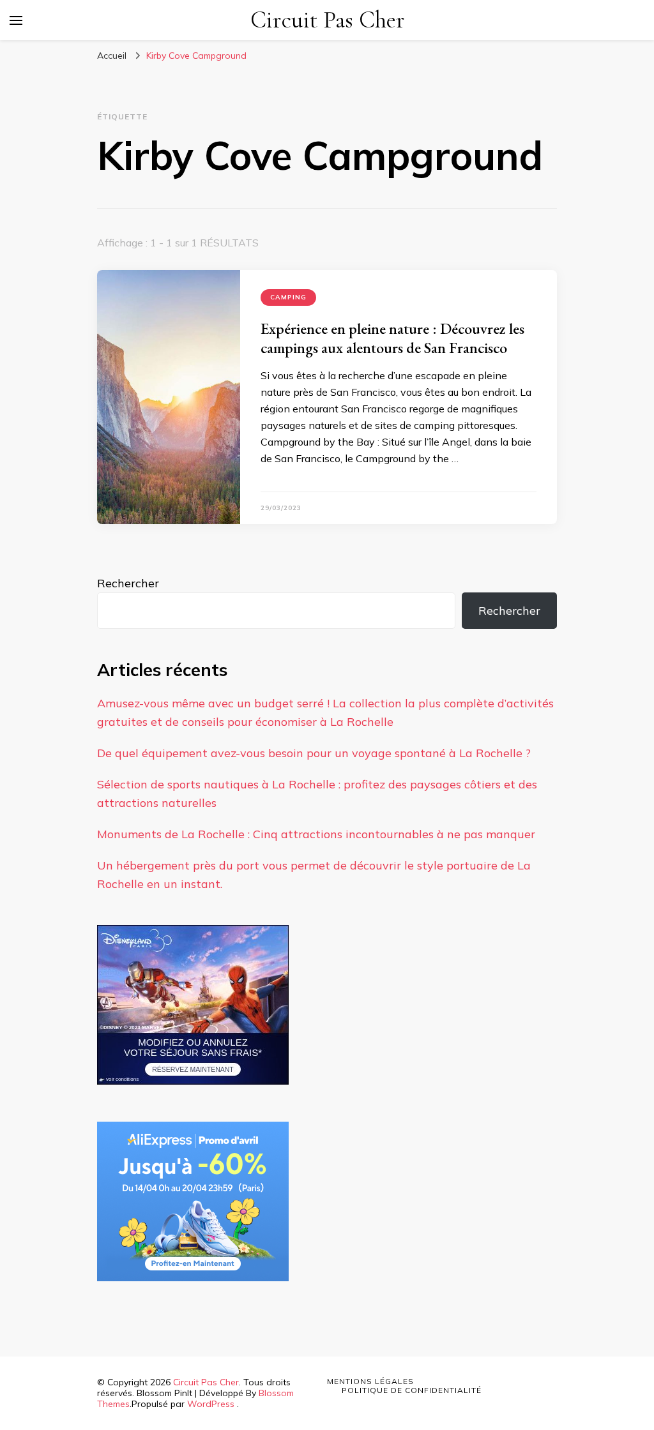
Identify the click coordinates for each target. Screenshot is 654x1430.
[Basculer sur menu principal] (16, 20)
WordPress (210, 1404)
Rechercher (128, 583)
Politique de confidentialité (412, 1390)
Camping (288, 297)
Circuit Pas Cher (327, 20)
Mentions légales (370, 1381)
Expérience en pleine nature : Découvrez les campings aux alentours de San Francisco (392, 338)
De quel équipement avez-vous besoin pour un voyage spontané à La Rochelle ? (314, 753)
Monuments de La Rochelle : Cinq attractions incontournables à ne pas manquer (316, 834)
